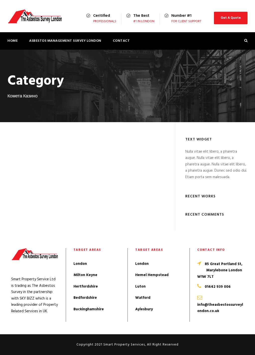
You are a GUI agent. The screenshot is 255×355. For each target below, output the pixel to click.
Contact (121, 41)
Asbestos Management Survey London (65, 41)
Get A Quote (231, 17)
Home (12, 41)
